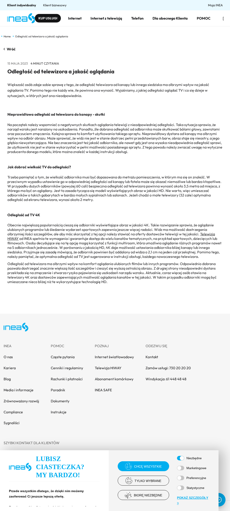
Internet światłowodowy (114, 357)
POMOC (203, 18)
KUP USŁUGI (47, 18)
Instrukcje (58, 412)
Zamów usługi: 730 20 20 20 (168, 368)
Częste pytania (63, 357)
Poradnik (58, 390)
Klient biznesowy (54, 5)
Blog (7, 379)
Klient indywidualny (21, 5)
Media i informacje (18, 390)
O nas (8, 357)
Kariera (10, 368)
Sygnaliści (12, 423)
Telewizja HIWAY (108, 368)
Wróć (11, 49)
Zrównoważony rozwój (21, 401)
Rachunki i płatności (67, 379)
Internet (75, 18)
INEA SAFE (103, 390)
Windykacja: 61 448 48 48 (166, 379)
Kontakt (152, 357)
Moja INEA (215, 5)
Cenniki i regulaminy (67, 368)
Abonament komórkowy (114, 379)
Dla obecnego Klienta (170, 18)
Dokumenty (60, 401)
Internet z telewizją (106, 18)
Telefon (137, 18)
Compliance (13, 412)
